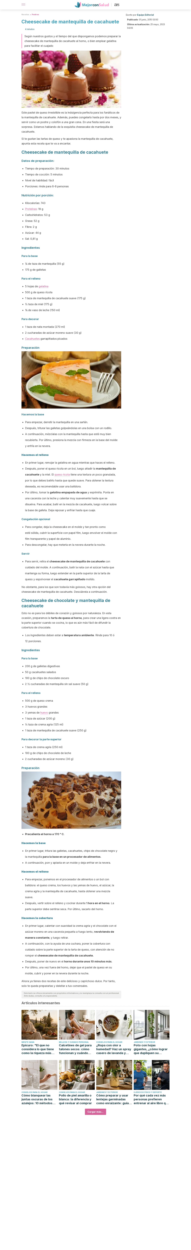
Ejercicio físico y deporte (148, 1092)
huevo (44, 712)
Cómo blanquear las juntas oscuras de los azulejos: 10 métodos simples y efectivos (37, 1099)
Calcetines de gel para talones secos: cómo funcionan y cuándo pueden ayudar (75, 1049)
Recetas (25, 14)
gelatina (43, 286)
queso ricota (62, 474)
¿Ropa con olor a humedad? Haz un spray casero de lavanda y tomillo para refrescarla (113, 1049)
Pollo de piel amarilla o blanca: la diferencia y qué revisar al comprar (75, 1099)
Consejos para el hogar (109, 1042)
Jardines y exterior (144, 1042)
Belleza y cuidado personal (74, 1042)
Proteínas (31, 209)
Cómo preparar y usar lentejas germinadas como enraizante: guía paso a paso (112, 1099)
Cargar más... (95, 1111)
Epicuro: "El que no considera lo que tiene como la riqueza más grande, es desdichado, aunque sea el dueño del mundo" (39, 1049)
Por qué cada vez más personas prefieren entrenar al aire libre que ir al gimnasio (151, 1099)
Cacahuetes (32, 338)
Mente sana (27, 1042)
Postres (35, 14)
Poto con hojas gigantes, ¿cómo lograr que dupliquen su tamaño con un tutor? (151, 1049)
